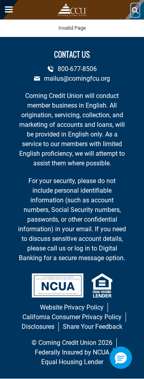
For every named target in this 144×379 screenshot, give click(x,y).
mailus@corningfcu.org (77, 78)
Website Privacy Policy (72, 307)
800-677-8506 (77, 69)
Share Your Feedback (92, 326)
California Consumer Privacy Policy (72, 317)
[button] (121, 357)
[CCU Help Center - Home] (72, 10)
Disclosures (38, 326)
